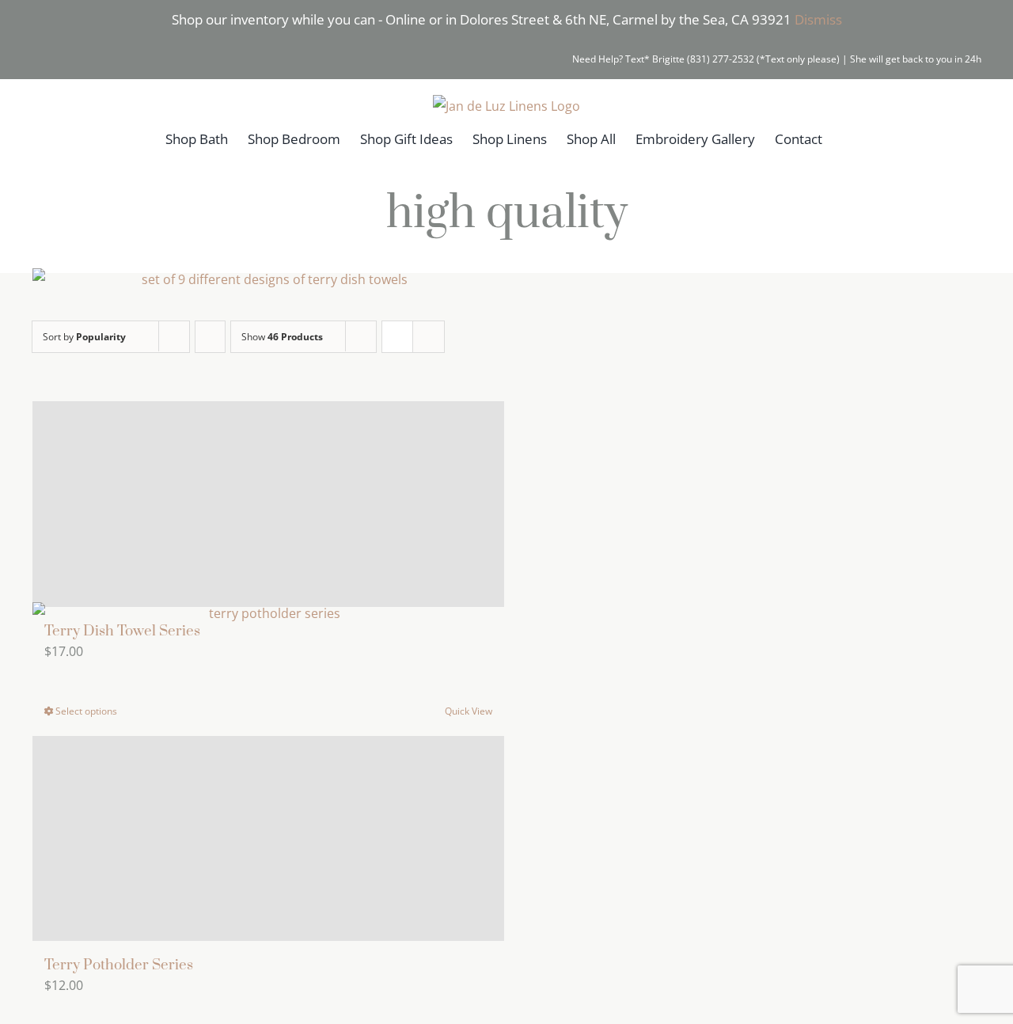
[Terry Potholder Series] (268, 838)
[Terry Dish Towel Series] (268, 503)
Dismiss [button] (818, 19)
